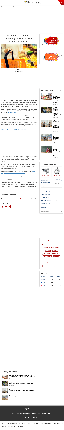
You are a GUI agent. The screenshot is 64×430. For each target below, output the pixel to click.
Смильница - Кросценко (44, 206)
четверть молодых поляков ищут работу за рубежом (19, 128)
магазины (56, 241)
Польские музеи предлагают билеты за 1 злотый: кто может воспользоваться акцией (22, 396)
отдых (44, 259)
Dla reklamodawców (36, 413)
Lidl (59, 253)
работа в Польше (55, 247)
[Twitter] (6, 206)
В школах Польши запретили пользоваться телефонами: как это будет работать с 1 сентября (22, 375)
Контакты (50, 413)
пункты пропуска (48, 256)
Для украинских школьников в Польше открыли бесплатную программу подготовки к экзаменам (22, 389)
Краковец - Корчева (46, 200)
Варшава (57, 266)
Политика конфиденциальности (23, 413)
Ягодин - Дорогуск (45, 186)
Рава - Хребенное (45, 194)
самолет (55, 250)
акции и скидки (47, 244)
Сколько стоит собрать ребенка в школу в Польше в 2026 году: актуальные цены (56, 151)
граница (46, 247)
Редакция (44, 413)
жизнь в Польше (20, 199)
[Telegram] (9, 206)
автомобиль (57, 256)
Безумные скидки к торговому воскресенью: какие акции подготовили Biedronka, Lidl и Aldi (21, 382)
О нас (12, 413)
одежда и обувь (45, 263)
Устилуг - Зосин (45, 189)
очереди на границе (56, 263)
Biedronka (48, 250)
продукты (51, 259)
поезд (54, 253)
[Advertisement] (32, 20)
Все (60, 90)
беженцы (58, 259)
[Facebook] (2, 206)
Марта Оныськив (10, 194)
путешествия (56, 244)
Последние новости (48, 90)
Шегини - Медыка (45, 203)
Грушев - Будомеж (45, 197)
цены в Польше (9, 199)
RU (62, 2)
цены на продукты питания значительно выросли (19, 172)
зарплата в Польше (48, 266)
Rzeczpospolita (11, 113)
